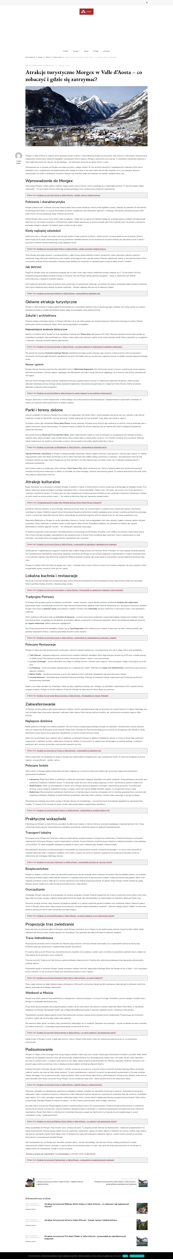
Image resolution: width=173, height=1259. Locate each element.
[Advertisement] (86, 30)
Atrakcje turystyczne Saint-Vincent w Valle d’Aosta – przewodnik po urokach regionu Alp (73, 810)
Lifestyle (106, 51)
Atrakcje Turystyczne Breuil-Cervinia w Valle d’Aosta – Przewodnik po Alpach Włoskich (72, 696)
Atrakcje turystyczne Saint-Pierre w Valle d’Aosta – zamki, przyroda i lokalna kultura (71, 249)
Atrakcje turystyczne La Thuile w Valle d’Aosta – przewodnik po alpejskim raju (69, 750)
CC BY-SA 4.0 (89, 1154)
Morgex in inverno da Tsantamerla (40, 1154)
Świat (86, 51)
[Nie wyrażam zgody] (170, 1256)
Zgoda (125, 1256)
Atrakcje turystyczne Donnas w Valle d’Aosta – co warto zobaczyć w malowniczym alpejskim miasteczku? (79, 347)
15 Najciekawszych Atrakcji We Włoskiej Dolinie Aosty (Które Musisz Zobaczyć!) (69, 502)
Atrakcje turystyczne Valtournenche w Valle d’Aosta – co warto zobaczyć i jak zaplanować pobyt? (76, 1033)
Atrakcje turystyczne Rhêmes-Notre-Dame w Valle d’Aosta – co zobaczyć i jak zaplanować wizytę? (77, 1121)
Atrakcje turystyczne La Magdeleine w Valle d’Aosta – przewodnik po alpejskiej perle (72, 447)
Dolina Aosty (64, 65)
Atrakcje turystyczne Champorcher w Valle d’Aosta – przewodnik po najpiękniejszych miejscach (75, 1160)
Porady (95, 51)
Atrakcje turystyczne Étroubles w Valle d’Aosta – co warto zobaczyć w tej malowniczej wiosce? (75, 916)
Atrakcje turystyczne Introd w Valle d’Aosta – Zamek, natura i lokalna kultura (68, 195)
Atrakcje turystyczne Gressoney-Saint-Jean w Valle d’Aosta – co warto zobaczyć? (70, 978)
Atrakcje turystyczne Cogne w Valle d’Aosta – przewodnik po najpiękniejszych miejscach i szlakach (76, 638)
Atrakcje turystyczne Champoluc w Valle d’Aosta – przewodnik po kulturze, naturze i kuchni (74, 862)
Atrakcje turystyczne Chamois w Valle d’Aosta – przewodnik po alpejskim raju (68, 293)
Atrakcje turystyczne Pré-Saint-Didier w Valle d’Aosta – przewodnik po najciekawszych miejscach (85, 1237)
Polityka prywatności (137, 1256)
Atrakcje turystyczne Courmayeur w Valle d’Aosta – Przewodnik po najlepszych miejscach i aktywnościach (80, 590)
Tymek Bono (18, 162)
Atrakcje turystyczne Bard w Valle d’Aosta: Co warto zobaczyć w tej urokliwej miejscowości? (74, 393)
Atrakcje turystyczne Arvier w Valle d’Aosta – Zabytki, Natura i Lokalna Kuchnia (69, 1085)
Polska (65, 51)
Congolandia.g (63, 1154)
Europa (75, 51)
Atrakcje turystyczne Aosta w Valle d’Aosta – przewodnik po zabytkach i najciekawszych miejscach (77, 544)
